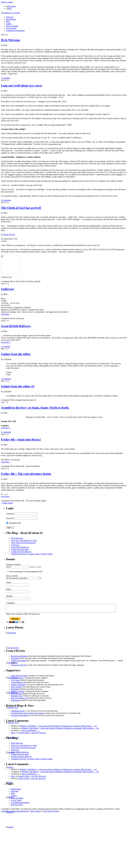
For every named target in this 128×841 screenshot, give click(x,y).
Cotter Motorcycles (18, 682)
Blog (8, 21)
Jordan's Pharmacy (18, 685)
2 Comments (6, 432)
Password (10, 518)
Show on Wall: (12, 576)
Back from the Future (19, 676)
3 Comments (6, 379)
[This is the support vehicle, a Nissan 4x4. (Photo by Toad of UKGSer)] (12, 707)
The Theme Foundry (51, 811)
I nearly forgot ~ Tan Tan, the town (32, 733)
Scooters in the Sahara (19, 715)
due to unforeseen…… (31, 730)
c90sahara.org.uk (17, 711)
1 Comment (5, 78)
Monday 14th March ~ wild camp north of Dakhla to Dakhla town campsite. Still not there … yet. (58, 726)
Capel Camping (17, 678)
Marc (13, 733)
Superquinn (15, 700)
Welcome (9, 17)
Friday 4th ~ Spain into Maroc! (21, 439)
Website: (9, 596)
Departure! (15, 658)
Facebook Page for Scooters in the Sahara (27, 713)
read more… (6, 314)
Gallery (9, 24)
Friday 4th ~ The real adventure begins (26, 473)
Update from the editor (16, 354)
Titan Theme (35, 811)
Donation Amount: (13, 564)
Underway (7, 289)
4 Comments (6, 200)
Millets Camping (17, 691)
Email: (8, 589)
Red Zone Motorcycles (20, 698)
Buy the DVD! (17, 805)
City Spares (15, 680)
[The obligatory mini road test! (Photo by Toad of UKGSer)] (10, 752)
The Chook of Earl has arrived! (21, 207)
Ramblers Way (17, 696)
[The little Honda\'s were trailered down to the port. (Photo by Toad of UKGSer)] (11, 633)
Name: (8, 582)
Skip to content (7, 2)
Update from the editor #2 (17, 386)
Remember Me (14, 523)
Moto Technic (16, 693)
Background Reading (19, 656)
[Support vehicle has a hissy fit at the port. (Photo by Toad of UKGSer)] (12, 722)
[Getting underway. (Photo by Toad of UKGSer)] (9, 767)
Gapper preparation (18, 660)
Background (11, 19)
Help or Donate (12, 26)
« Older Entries (7, 503)
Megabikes (15, 689)
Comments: (10, 603)
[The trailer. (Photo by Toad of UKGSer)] (10, 797)
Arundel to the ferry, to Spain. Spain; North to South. (35, 407)
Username (10, 514)
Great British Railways (16, 326)
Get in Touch (11, 28)
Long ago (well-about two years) (21, 85)
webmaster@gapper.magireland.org (15, 811)
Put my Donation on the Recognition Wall (25, 572)
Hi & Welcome (10, 40)
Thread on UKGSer (19, 665)
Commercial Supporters (15, 30)
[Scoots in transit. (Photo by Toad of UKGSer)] (10, 827)
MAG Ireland (16, 687)
